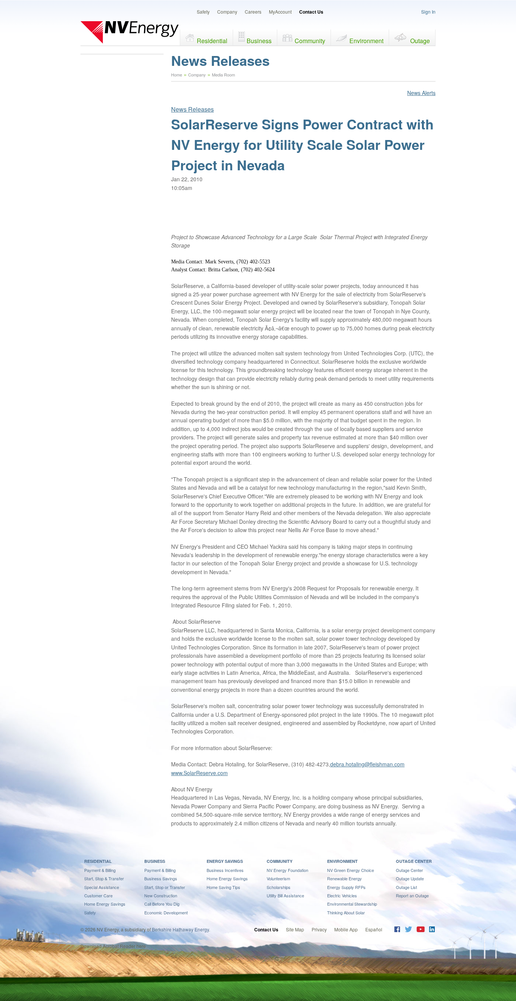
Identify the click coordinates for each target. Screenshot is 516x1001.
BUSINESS (154, 861)
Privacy (319, 929)
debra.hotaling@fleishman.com (367, 764)
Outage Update (410, 878)
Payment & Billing (100, 870)
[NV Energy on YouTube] (420, 930)
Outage (420, 40)
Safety (203, 11)
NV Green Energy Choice (350, 870)
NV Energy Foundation (287, 870)
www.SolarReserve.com (199, 773)
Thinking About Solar (346, 912)
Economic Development (166, 912)
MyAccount (280, 11)
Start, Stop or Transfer (164, 887)
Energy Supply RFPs (346, 887)
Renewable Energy (344, 878)
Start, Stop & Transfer (104, 878)
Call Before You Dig (161, 904)
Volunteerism (278, 878)
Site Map (295, 929)
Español (373, 929)
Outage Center (409, 870)
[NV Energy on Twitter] (408, 930)
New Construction (160, 895)
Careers (253, 11)
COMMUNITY (279, 861)
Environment (366, 40)
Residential (212, 40)
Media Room (223, 75)
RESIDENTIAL (98, 861)
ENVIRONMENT (342, 861)
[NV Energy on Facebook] (397, 930)
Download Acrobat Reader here (113, 946)
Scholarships (278, 887)
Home (176, 75)
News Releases (192, 109)
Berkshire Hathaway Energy (180, 929)
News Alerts (421, 93)
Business (259, 40)
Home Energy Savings (104, 904)
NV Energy (129, 32)
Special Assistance (101, 887)
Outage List (406, 887)
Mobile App (346, 929)
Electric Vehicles (342, 895)
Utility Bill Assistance (285, 895)
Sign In (428, 11)
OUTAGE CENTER (414, 861)
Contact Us (311, 11)
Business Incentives (225, 870)
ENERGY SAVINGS (225, 861)
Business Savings (160, 878)
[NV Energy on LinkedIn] (432, 930)
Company (227, 11)
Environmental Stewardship (352, 904)
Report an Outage (412, 895)
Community (310, 40)
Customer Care (98, 895)
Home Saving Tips (223, 887)
